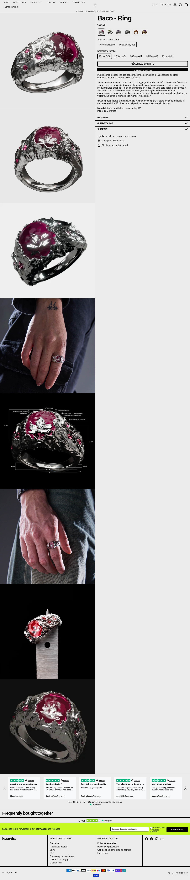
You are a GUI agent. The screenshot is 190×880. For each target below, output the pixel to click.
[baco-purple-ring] (119, 32)
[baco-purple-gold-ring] (144, 32)
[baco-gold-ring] (136, 32)
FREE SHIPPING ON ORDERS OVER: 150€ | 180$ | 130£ (95, 11)
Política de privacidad (108, 847)
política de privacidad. (154, 830)
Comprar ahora (143, 70)
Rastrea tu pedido (58, 847)
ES (154, 5)
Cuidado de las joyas (60, 859)
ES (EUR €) (164, 5)
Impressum (102, 853)
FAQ (52, 853)
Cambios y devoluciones (62, 856)
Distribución (56, 863)
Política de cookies (106, 843)
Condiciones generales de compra (114, 850)
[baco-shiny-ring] (127, 32)
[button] (180, 5)
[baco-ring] (101, 32)
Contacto (54, 843)
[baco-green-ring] (110, 32)
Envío (52, 850)
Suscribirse (177, 829)
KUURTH (13, 873)
